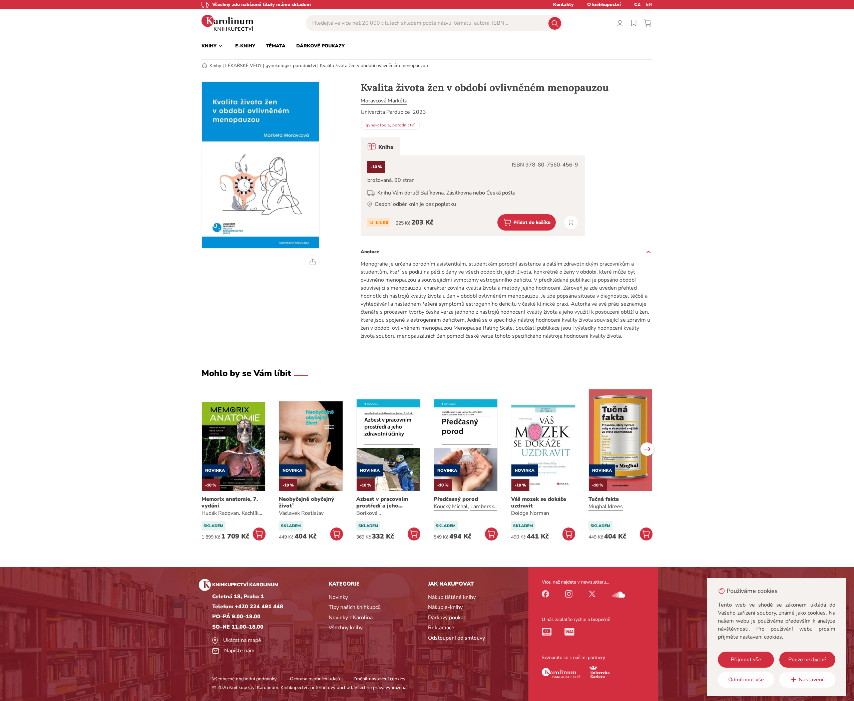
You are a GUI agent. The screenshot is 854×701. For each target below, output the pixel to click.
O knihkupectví (604, 4)
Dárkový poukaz (447, 617)
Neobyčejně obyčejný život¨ (306, 502)
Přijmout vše (746, 659)
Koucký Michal (451, 506)
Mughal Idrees (605, 506)
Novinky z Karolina (351, 617)
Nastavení (811, 679)
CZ (637, 4)
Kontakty (563, 4)
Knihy (215, 65)
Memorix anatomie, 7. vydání (229, 502)
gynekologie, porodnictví (291, 65)
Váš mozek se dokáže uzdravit (538, 502)
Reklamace (441, 627)
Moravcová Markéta (384, 100)
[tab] (380, 146)
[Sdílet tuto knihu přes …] (313, 262)
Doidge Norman (530, 513)
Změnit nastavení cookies (379, 679)
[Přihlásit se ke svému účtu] (619, 23)
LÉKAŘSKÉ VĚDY (243, 65)
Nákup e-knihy (445, 607)
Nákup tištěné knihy (452, 597)
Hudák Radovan (220, 513)
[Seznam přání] (633, 23)
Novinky (338, 597)
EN (649, 4)
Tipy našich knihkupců (355, 607)
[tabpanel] (473, 195)
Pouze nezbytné (807, 659)
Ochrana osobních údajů (315, 679)
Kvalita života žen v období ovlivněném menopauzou (374, 65)
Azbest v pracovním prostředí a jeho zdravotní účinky (382, 502)
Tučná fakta (603, 499)
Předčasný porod (456, 499)
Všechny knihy (346, 627)
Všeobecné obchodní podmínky (244, 679)
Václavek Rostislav (301, 513)
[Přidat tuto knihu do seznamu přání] (571, 222)
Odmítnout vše (746, 679)
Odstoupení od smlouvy (456, 638)
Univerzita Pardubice (385, 112)
